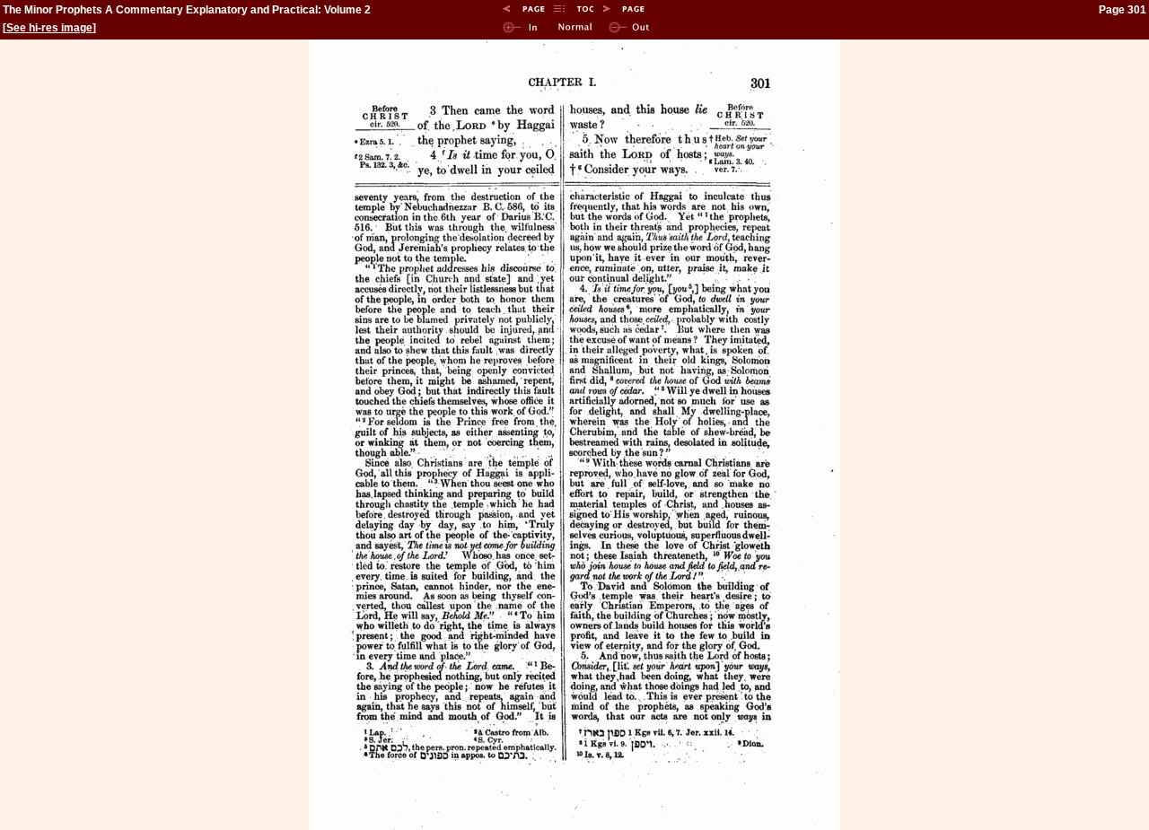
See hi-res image (49, 28)
